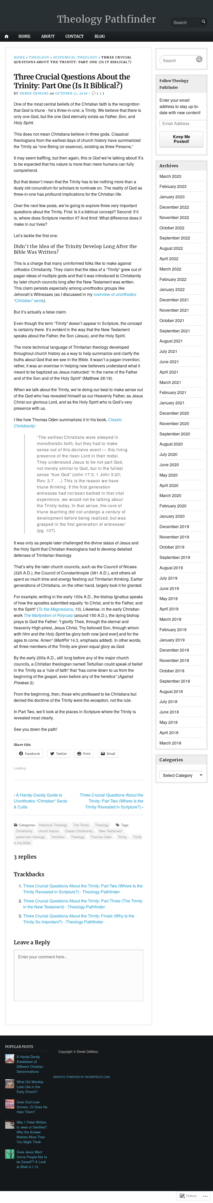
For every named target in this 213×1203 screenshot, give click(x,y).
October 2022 (171, 228)
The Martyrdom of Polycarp (48, 615)
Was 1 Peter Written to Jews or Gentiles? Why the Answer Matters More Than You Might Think (32, 1132)
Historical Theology (75, 57)
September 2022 (174, 238)
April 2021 (168, 372)
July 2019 (168, 578)
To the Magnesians (55, 609)
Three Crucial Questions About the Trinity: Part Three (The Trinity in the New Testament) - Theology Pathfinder (82, 904)
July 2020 (168, 454)
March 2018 (170, 743)
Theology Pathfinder (106, 19)
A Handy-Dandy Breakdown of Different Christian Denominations (30, 1064)
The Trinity (81, 824)
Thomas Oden (101, 836)
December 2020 (174, 413)
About (48, 36)
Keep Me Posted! (181, 139)
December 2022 (174, 207)
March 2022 (170, 269)
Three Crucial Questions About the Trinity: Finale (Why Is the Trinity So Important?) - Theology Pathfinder (78, 919)
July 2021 (168, 351)
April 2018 (168, 732)
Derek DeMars (34, 93)
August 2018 (171, 691)
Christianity (24, 830)
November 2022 (174, 217)
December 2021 (174, 300)
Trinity (122, 836)
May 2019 (168, 598)
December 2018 (174, 650)
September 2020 (174, 434)
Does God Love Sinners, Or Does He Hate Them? (32, 1106)
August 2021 (171, 341)
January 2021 (172, 403)
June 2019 (169, 588)
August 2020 (171, 444)
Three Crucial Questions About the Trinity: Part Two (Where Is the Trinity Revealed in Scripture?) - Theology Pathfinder (83, 889)
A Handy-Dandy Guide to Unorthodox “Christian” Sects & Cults (40, 801)
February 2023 (173, 186)
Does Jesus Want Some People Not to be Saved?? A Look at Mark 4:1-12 (32, 1159)
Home (24, 36)
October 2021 (171, 320)
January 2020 (172, 516)
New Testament (110, 830)
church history (48, 830)
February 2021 (173, 392)
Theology (39, 57)
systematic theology (30, 836)
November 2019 (174, 537)
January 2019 (172, 640)
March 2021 (170, 382)
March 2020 (170, 495)
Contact (74, 36)
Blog (100, 36)
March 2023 (170, 176)
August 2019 (171, 568)
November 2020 (174, 423)
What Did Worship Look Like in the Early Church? (30, 1086)
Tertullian (58, 836)
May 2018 (168, 722)
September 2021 (174, 331)
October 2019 (171, 547)
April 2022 (168, 258)
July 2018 (168, 701)
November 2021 (174, 310)
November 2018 (174, 660)
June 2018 (169, 712)
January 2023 (172, 197)
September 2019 (174, 557)
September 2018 (174, 681)
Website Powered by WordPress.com (81, 1077)
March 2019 (170, 619)
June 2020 (169, 465)
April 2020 (168, 485)
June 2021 (169, 361)
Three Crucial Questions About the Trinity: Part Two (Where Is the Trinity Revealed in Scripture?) (111, 801)
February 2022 (173, 279)
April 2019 (168, 609)
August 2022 (171, 248)
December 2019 (174, 526)
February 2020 (173, 506)
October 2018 (171, 671)
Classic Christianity (79, 830)
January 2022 (172, 289)
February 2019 (173, 629)
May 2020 (168, 475)
